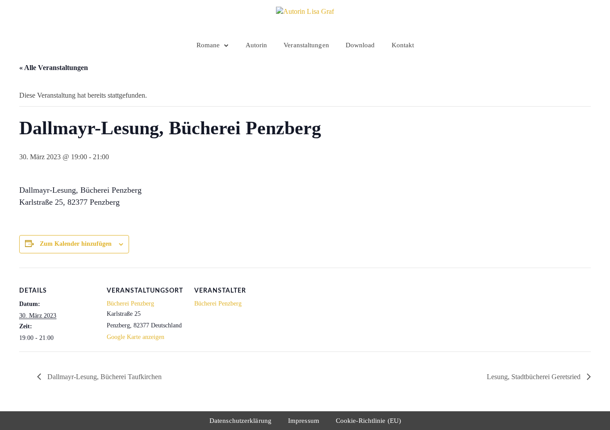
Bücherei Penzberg (130, 303)
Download (360, 45)
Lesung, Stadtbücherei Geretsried (534, 376)
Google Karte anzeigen (135, 337)
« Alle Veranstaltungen (53, 67)
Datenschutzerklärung (240, 420)
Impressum (303, 420)
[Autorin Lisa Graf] (305, 18)
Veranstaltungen (306, 45)
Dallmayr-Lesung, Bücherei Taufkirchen (104, 376)
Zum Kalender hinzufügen (76, 243)
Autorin (256, 45)
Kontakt (403, 45)
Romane (208, 45)
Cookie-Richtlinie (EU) (368, 420)
